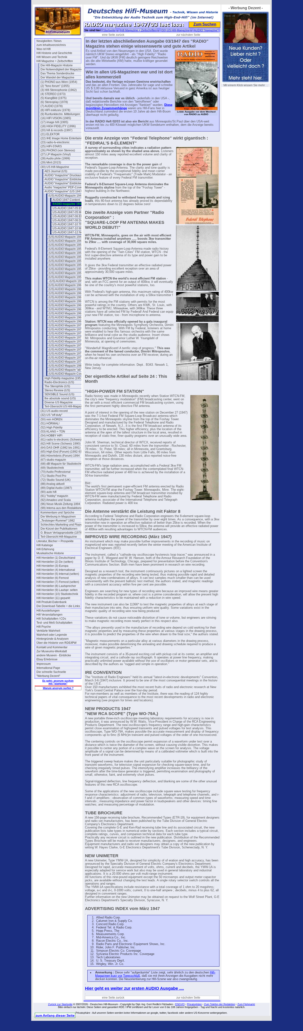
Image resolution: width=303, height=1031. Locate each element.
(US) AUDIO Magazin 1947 (66, 195)
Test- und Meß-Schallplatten (54, 622)
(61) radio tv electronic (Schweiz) (61, 439)
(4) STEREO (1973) (53, 94)
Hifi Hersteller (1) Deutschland (55, 557)
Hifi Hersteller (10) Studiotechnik (57, 594)
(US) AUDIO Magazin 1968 (66, 317)
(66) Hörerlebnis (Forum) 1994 (60, 455)
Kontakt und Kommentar (51, 647)
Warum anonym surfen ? (58, 688)
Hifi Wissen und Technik (51, 57)
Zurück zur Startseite (60, 1004)
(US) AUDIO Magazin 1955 (66, 265)
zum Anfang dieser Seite (55, 1015)
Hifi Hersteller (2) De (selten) (54, 561)
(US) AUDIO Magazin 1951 (66, 249)
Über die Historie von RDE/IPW (56, 642)
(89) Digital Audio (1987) (56, 488)
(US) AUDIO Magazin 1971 (66, 329)
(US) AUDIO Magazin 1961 (66, 289)
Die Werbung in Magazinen (58, 516)
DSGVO (180, 1004)
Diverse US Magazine (59, 402)
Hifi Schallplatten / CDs (51, 618)
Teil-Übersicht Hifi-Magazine (58, 536)
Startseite (109, 30)
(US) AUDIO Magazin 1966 (66, 309)
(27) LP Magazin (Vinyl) (55, 154)
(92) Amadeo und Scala (55, 500)
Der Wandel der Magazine (57, 77)
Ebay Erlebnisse (47, 659)
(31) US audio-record (54, 411)
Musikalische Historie (50, 553)
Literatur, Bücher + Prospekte (55, 541)
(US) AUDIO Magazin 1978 (66, 357)
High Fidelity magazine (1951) (64, 378)
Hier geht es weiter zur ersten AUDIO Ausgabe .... (134, 988)
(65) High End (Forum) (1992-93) (61, 451)
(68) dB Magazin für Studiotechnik (62, 463)
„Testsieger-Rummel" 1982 (57, 520)
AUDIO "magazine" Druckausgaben (67, 175)
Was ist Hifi (43, 49)
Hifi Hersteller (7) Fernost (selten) (57, 582)
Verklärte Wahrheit (48, 630)
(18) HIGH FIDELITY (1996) (58, 126)
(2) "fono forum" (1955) (55, 86)
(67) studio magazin (53, 459)
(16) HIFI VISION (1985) (55, 118)
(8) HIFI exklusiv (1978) (55, 110)
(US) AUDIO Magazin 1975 (66, 345)
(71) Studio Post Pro (53, 475)
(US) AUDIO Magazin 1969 (66, 321)
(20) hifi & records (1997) (56, 130)
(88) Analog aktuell (52, 484)
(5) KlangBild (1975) (53, 98)
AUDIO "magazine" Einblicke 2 (64, 183)
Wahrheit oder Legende (51, 634)
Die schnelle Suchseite (51, 672)
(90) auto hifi (48, 492)
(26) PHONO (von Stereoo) (57, 150)
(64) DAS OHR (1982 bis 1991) (60, 447)
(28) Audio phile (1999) (55, 158)
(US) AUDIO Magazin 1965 (66, 305)
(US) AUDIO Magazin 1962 (66, 293)
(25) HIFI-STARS (51, 146)
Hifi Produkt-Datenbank (51, 602)
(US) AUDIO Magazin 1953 (66, 257)
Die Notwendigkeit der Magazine (61, 69)
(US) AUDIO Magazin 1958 (66, 277)
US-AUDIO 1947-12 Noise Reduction (75, 232)
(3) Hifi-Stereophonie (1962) (58, 90)
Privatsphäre (194, 1004)
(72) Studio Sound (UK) (55, 480)
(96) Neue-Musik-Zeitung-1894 (60, 504)
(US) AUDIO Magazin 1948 (66, 237)
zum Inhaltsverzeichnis (51, 45)
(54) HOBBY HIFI (51, 435)
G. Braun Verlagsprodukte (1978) (61, 532)
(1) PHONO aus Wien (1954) (58, 82)
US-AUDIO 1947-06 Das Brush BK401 (75, 220)
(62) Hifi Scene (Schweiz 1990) (60, 443)
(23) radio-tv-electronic (55, 142)
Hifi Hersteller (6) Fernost (52, 578)
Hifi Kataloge (44, 545)
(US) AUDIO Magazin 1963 (66, 297)
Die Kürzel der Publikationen (58, 528)
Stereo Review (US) (57, 390)
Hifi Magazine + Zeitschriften (54, 61)
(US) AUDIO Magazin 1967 (66, 313)
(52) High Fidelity (51, 427)
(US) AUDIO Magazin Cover (66, 373)
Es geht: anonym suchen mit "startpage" (58, 682)
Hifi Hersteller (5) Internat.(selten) (57, 574)
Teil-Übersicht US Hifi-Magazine (65, 406)
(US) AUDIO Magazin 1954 (66, 261)
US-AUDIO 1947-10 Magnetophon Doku (75, 228)
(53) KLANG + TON (52, 431)
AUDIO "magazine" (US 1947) (64, 191)
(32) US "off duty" (51, 415)
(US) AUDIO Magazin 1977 (66, 353)
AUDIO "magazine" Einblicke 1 (64, 179)
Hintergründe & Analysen (52, 638)
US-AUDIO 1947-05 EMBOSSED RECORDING (75, 208)
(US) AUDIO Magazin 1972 (66, 333)
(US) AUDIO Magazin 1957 (66, 273)
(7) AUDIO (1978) (51, 106)
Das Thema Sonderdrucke (57, 73)
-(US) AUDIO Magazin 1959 (66, 281)
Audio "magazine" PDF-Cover (64, 187)
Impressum (43, 664)
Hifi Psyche (43, 626)
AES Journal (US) (56, 171)
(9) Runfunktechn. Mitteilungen (60, 114)
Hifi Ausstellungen (48, 610)
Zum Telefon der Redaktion (219, 1004)
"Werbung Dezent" (48, 676)
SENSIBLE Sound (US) (59, 394)
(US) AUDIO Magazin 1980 (66, 365)
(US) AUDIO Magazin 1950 (66, 245)
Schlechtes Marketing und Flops (61, 524)
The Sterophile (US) (57, 386)
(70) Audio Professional (55, 471)
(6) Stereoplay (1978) (54, 102)
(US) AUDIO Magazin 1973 (66, 337)
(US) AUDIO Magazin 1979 (66, 361)
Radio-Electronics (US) (59, 382)
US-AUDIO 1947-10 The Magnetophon (75, 224)
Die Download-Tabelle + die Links (58, 606)
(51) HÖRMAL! (49, 423)
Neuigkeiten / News (49, 41)
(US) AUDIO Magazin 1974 (66, 341)
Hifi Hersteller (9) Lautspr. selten (57, 590)
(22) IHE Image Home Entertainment (62, 138)
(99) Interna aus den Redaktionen (62, 508)
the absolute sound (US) (60, 398)
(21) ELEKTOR (50, 134)
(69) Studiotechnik (52, 467)
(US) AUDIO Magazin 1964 (66, 301)
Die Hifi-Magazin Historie (56, 65)
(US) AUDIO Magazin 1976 (66, 349)
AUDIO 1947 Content (66, 200)
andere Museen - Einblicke (53, 655)
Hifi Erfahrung (45, 549)
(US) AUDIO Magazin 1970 (66, 325)
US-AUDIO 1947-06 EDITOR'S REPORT (75, 216)
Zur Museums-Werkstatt (51, 651)
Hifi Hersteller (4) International (55, 570)
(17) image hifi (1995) (54, 122)
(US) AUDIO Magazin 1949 (66, 241)
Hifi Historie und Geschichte (54, 53)
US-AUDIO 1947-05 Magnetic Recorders (75, 212)
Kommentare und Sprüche (57, 512)
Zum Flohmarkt (246, 1004)
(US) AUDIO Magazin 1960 (66, 285)
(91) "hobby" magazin (54, 496)
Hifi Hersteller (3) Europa (52, 565)
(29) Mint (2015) (50, 162)
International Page (48, 668)
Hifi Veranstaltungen (49, 614)
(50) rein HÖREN (51, 419)
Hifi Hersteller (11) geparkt (53, 598)
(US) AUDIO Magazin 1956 (66, 269)
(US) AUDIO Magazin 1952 (66, 253)
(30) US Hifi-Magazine (54, 167)
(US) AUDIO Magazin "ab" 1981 (69, 369)
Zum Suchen (204, 24)
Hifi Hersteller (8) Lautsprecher (56, 586)
